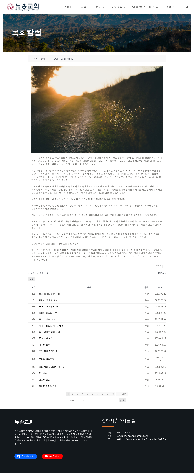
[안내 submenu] (73, 7)
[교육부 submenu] (176, 7)
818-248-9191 (124, 432)
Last (124, 393)
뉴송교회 (24, 421)
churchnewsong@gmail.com (132, 435)
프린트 (159, 266)
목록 (32, 279)
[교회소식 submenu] (124, 7)
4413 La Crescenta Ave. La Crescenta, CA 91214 (142, 439)
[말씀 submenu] (88, 7)
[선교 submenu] (103, 7)
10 (113, 393)
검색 (122, 400)
